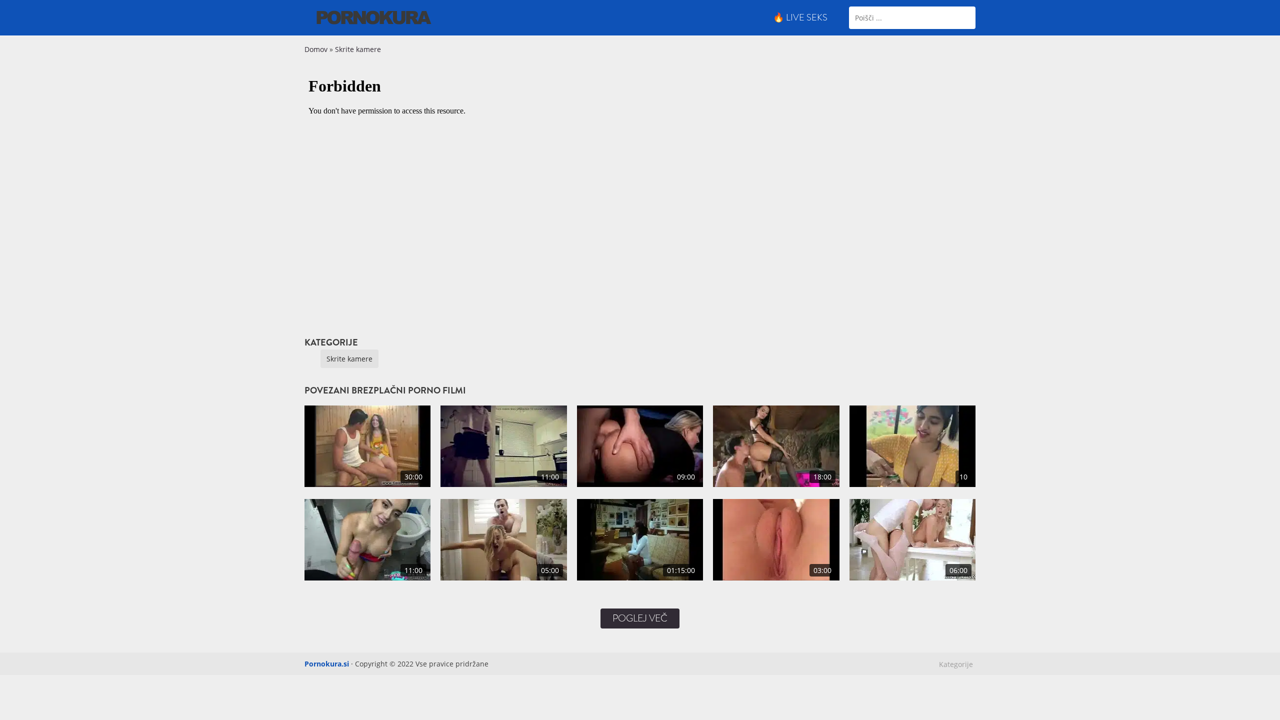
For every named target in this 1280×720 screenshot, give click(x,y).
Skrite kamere (358, 49)
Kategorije (956, 664)
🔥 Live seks (800, 17)
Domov (316, 49)
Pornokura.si (326, 663)
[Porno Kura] (374, 17)
